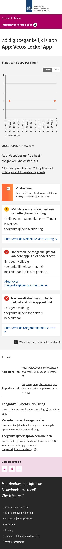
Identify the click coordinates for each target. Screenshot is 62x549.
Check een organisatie (17, 507)
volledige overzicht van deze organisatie (23, 172)
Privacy (9, 530)
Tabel (56, 69)
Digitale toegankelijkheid (19, 512)
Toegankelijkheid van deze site (22, 536)
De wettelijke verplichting (19, 518)
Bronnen (10, 524)
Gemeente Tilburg (11, 18)
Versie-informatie (14, 542)
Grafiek (47, 69)
